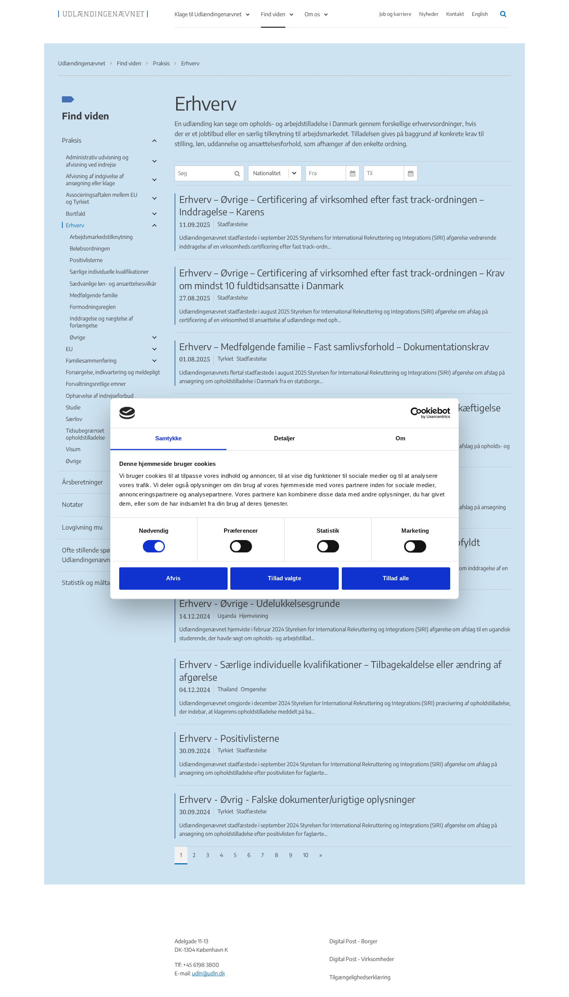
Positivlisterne (86, 260)
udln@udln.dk (208, 973)
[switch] (241, 546)
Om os (312, 14)
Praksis (71, 140)
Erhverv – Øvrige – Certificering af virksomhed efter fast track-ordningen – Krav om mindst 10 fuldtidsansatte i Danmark (342, 279)
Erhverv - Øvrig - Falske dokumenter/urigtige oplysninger (297, 799)
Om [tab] (400, 438)
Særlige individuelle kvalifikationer (109, 271)
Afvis (173, 578)
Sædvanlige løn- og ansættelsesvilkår (113, 283)
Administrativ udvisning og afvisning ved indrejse (97, 160)
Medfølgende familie (94, 295)
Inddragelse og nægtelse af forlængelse (101, 322)
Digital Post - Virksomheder (361, 959)
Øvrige (77, 337)
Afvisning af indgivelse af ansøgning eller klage (95, 179)
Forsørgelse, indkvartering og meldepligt (113, 372)
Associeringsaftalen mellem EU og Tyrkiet (101, 198)
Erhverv (75, 225)
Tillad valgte (284, 578)
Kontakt (455, 14)
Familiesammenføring (91, 360)
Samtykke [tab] (168, 438)
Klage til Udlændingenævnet (208, 14)
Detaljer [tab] (284, 438)
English (480, 14)
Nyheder (429, 14)
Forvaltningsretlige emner (96, 383)
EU (69, 349)
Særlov (74, 419)
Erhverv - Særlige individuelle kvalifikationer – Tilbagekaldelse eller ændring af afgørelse (340, 670)
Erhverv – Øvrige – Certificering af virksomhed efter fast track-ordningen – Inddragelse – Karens (331, 205)
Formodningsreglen (93, 306)
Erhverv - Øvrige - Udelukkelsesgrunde (259, 603)
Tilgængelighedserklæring (360, 977)
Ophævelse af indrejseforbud (100, 395)
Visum (73, 449)
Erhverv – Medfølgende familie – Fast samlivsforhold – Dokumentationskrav (334, 346)
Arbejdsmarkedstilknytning (101, 236)
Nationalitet (267, 173)
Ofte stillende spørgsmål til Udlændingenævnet (98, 555)
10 (305, 855)
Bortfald (75, 213)
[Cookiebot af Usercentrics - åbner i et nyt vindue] (416, 413)
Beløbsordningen (90, 248)
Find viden (273, 14)
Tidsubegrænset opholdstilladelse (85, 434)
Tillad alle (396, 578)
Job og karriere (395, 14)
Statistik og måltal (86, 582)
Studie (73, 407)
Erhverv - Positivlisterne (229, 738)
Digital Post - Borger (353, 941)
